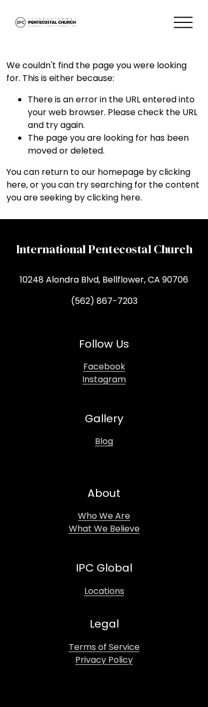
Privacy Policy (104, 660)
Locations (104, 591)
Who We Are (104, 516)
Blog (104, 441)
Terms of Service (104, 647)
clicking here (113, 197)
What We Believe (104, 529)
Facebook (104, 366)
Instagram (104, 379)
